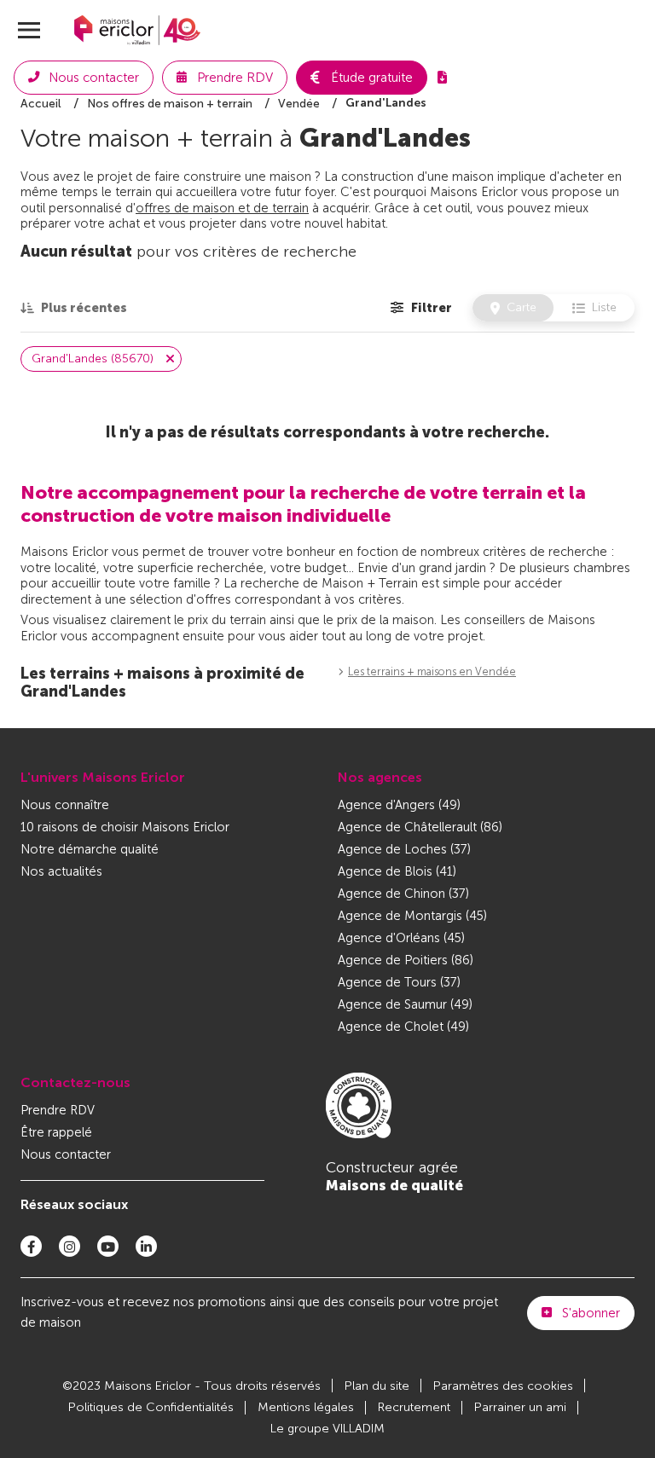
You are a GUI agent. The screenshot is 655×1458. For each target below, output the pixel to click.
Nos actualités (61, 871)
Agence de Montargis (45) (412, 915)
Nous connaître (64, 805)
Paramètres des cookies (503, 1386)
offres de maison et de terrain (222, 208)
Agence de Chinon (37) (403, 893)
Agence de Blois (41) (397, 871)
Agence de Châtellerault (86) (420, 827)
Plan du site (377, 1386)
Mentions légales (306, 1407)
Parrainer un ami (520, 1407)
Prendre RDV (57, 1110)
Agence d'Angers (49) (399, 805)
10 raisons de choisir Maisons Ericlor (124, 827)
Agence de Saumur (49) (405, 1004)
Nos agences (380, 777)
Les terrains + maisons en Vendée (432, 671)
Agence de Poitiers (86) (405, 960)
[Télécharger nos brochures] (442, 77)
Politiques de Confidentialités (151, 1407)
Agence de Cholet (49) (403, 1026)
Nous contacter (65, 1154)
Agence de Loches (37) (404, 849)
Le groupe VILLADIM (327, 1428)
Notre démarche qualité (89, 849)
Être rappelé (56, 1132)
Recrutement (414, 1407)
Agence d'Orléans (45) (401, 938)
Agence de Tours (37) (399, 982)
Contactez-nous (75, 1082)
